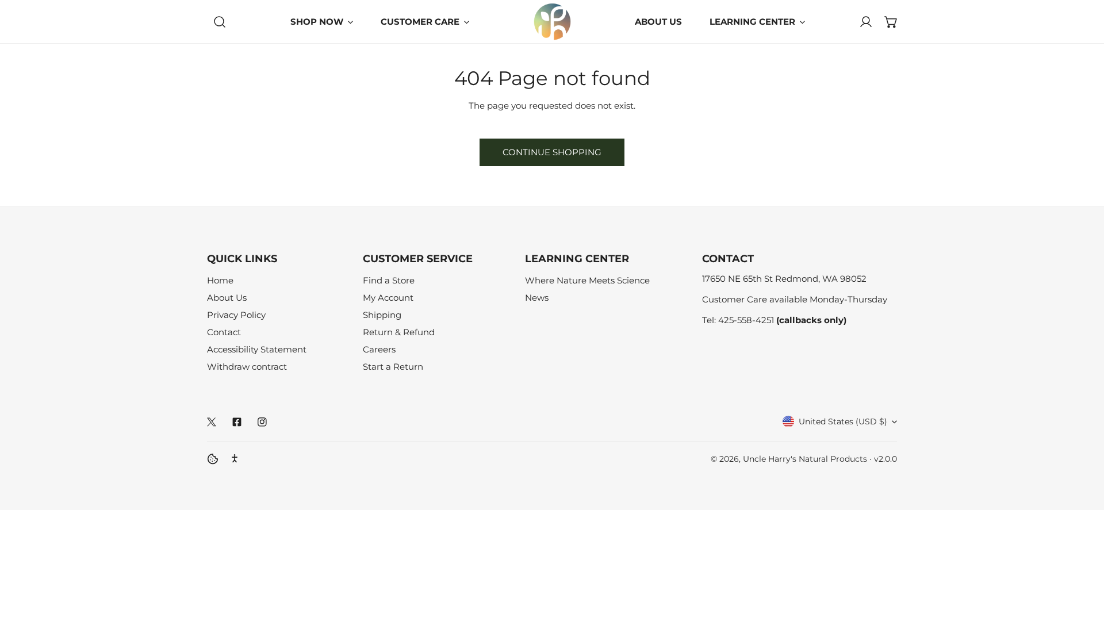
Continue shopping (552, 152)
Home (220, 280)
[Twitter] (211, 422)
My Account (388, 297)
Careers (379, 349)
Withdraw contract (247, 366)
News (537, 297)
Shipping (382, 314)
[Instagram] (262, 422)
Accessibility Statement (256, 349)
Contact (224, 332)
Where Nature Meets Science (587, 280)
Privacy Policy (236, 314)
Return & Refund (399, 332)
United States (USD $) (843, 421)
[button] (891, 21)
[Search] (219, 21)
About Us (227, 297)
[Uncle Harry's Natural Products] (552, 21)
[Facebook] (237, 422)
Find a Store (389, 280)
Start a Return (393, 366)
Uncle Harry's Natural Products (806, 459)
